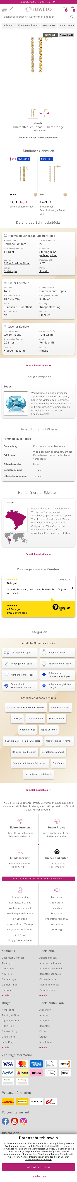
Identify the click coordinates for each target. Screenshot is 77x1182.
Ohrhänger (10, 272)
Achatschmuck (48, 958)
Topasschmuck (35, 718)
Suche (72, 17)
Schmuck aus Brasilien (24, 752)
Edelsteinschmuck (28, 25)
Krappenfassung (49, 307)
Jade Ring (7, 1042)
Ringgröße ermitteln (20, 940)
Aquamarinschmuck (51, 968)
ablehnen (27, 1154)
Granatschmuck (48, 990)
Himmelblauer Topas (52, 291)
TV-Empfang (20, 919)
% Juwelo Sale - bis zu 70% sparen (22, 741)
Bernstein (44, 1026)
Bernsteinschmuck (50, 974)
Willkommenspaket (20, 908)
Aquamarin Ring (11, 1020)
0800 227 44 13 (20, 867)
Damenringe (9, 979)
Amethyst (44, 1015)
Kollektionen (67, 25)
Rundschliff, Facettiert (18, 307)
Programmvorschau (56, 919)
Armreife (7, 974)
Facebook (5, 1121)
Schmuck (9, 25)
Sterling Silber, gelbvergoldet (48, 254)
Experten (57, 908)
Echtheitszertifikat (20, 903)
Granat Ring (9, 1037)
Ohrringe (17, 718)
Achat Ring (8, 1010)
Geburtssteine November (59, 741)
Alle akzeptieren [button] (38, 1167)
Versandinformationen (20, 929)
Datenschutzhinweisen (37, 1159)
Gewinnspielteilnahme (20, 913)
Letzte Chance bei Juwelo (38, 774)
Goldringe (7, 990)
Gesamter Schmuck (13, 958)
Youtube (14, 1121)
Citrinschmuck (47, 979)
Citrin (42, 1031)
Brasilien (44, 315)
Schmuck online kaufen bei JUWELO (26, 707)
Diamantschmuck (49, 985)
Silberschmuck (56, 718)
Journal (55, 929)
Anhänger (7, 963)
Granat (43, 1037)
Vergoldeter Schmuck (53, 752)
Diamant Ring (10, 1031)
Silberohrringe (27, 730)
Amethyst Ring (10, 1015)
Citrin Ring (8, 1026)
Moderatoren (56, 903)
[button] (4, 9)
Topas (8, 291)
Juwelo (44, 272)
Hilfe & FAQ (20, 935)
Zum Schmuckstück (37, 365)
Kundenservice (20, 897)
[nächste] (70, 187)
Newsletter (56, 924)
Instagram (23, 1121)
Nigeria (44, 351)
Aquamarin (45, 1020)
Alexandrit (45, 1010)
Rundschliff (46, 343)
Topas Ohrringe (49, 730)
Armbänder (8, 968)
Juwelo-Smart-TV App (20, 924)
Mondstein (45, 1042)
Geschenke (49, 25)
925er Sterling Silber (17, 264)
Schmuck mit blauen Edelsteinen (30, 763)
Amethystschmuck (50, 963)
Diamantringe (10, 985)
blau (6, 315)
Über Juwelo (57, 897)
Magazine (56, 913)
